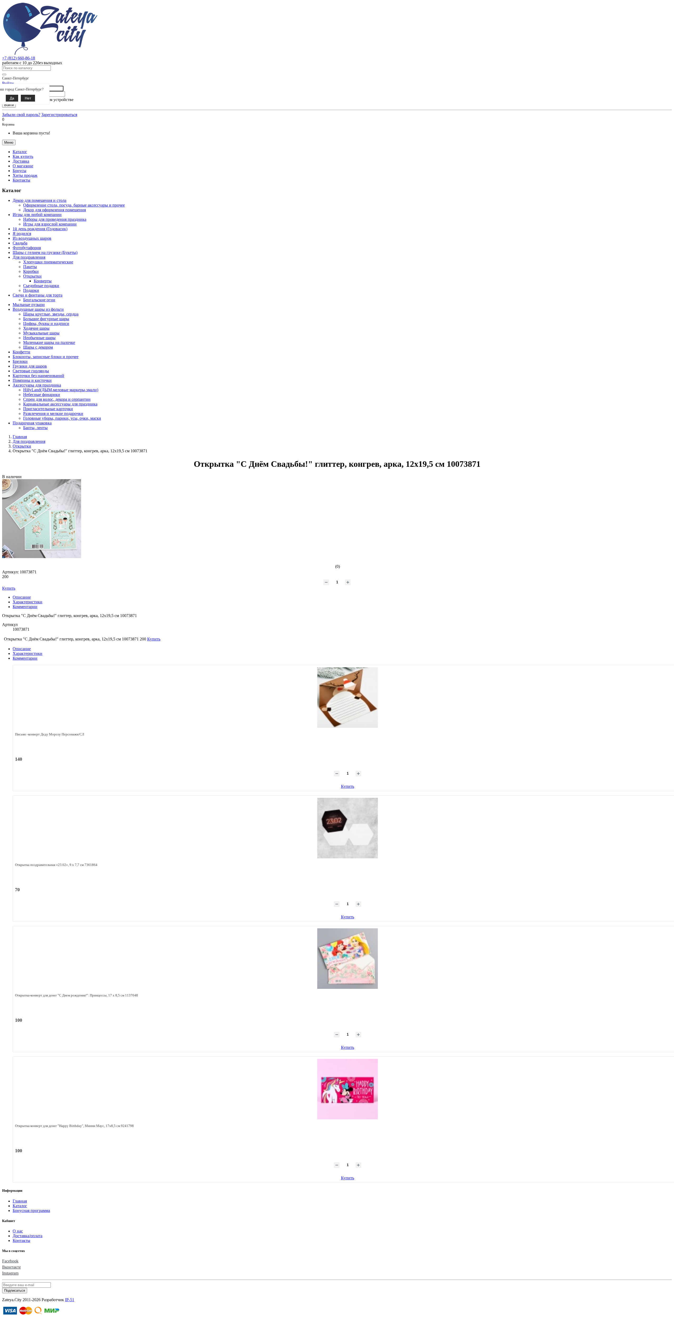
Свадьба (20, 243)
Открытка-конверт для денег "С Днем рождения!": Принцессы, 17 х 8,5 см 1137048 (76, 995)
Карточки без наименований (38, 375)
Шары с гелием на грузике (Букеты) (45, 252)
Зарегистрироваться (59, 114)
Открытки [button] (32, 276)
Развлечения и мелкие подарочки (53, 413)
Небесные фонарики (41, 394)
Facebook (10, 1261)
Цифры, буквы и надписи (46, 323)
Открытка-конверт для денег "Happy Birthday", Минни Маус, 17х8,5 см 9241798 (74, 1126)
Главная (20, 1201)
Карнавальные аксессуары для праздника (60, 404)
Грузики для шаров (30, 366)
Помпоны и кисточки (32, 380)
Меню (8, 142)
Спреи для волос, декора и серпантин (57, 399)
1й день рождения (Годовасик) (40, 229)
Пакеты (30, 266)
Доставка (21, 161)
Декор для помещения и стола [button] (39, 200)
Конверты (43, 281)
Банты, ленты (35, 427)
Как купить (23, 156)
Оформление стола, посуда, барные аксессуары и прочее (74, 205)
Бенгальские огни (39, 300)
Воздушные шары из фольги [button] (38, 309)
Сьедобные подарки (41, 285)
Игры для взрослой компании (50, 224)
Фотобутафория (27, 247)
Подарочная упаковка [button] (32, 423)
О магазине (23, 166)
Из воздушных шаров (32, 238)
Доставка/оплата (27, 1236)
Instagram (10, 1273)
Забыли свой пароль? (21, 114)
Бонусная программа (31, 1210)
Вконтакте (11, 1267)
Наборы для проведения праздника (54, 219)
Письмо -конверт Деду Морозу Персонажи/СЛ (49, 734)
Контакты (21, 180)
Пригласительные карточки (48, 409)
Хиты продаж (25, 175)
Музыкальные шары (41, 333)
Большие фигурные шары (46, 319)
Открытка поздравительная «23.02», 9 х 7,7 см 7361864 (56, 865)
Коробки (31, 271)
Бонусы (19, 170)
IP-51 (69, 1299)
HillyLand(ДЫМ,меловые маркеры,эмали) (60, 390)
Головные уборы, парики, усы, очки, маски (62, 418)
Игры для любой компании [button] (37, 214)
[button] (20, 151)
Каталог (20, 1206)
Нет (28, 98)
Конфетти (21, 352)
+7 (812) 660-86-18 (18, 58)
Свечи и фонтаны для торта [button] (37, 295)
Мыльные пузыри (29, 304)
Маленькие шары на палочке (49, 342)
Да (12, 98)
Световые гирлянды (31, 371)
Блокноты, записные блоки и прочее (45, 356)
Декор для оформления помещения (54, 210)
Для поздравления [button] (29, 257)
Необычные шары (39, 337)
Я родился (22, 233)
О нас (18, 1231)
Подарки (31, 290)
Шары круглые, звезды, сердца (50, 314)
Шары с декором (38, 347)
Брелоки (20, 361)
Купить (347, 786)
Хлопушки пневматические (48, 262)
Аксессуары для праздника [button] (37, 385)
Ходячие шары (36, 328)
